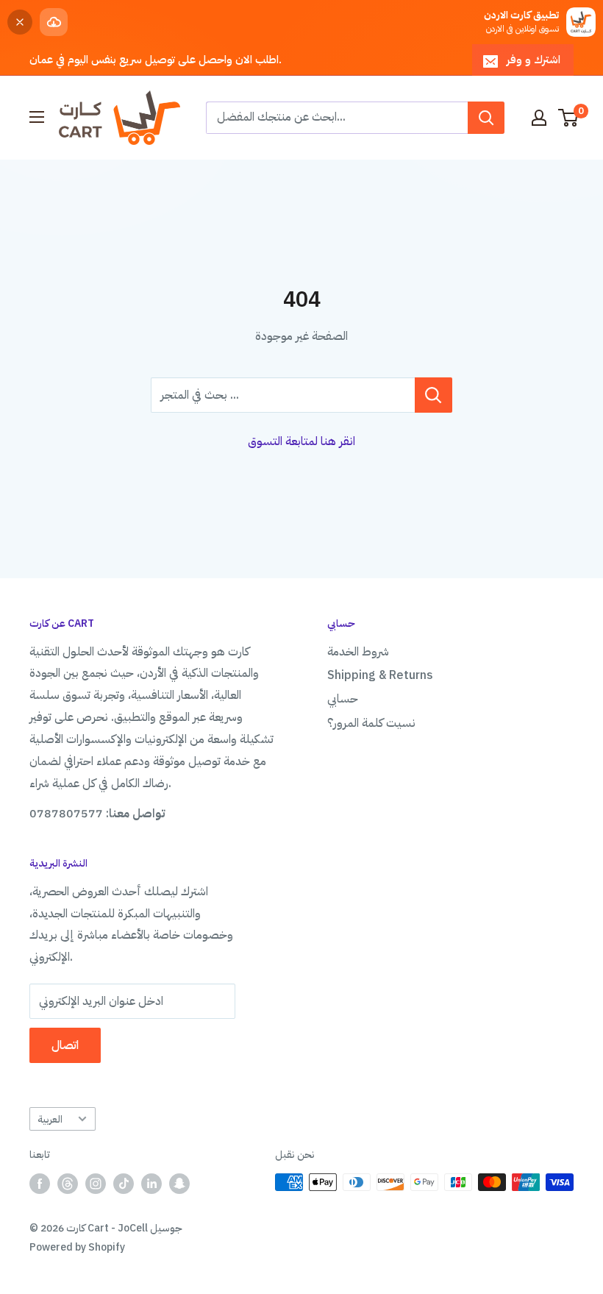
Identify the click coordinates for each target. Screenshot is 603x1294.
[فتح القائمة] (36, 117)
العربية (50, 1119)
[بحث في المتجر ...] (433, 395)
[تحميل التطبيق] (54, 22)
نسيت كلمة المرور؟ (371, 723)
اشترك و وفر (533, 59)
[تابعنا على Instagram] (95, 1183)
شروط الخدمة (358, 652)
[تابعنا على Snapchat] (179, 1183)
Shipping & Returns (380, 675)
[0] (569, 118)
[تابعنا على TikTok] (123, 1183)
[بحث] (486, 118)
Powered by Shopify (77, 1247)
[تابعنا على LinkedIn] (151, 1183)
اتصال (65, 1045)
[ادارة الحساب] (539, 118)
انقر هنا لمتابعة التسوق (301, 441)
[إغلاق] (19, 22)
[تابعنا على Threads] (67, 1183)
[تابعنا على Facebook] (39, 1183)
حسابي (342, 699)
